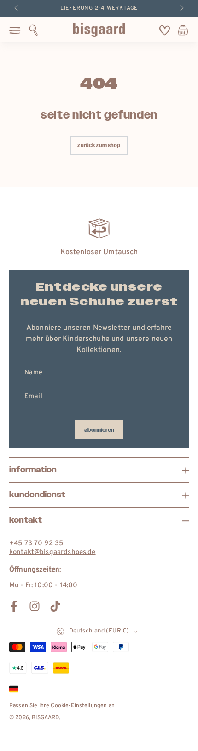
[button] (33, 30)
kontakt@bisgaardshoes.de (52, 552)
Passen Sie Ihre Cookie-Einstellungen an (62, 705)
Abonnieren (99, 430)
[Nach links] (17, 8)
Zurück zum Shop (98, 146)
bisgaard (45, 717)
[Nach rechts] (181, 8)
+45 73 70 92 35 (36, 543)
